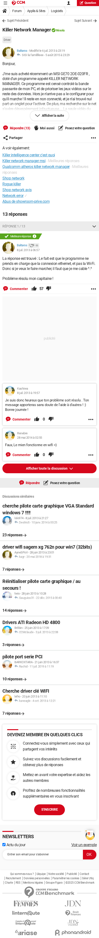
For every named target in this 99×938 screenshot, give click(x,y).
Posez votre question (79, 128)
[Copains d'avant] (26, 923)
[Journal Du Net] (73, 904)
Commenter (18, 289)
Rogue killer (11, 184)
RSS (18, 882)
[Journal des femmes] (26, 904)
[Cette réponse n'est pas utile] (48, 289)
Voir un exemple (84, 845)
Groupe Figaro (54, 882)
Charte (9, 882)
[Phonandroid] (73, 933)
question (90, 3)
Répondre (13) (19, 128)
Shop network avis (17, 190)
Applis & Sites (36, 11)
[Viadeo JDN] (73, 923)
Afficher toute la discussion (47, 468)
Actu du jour (15, 845)
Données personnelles (37, 878)
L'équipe (41, 874)
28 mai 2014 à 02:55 (29, 437)
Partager (16, 138)
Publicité (72, 874)
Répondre (32, 483)
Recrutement (13, 878)
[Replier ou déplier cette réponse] (94, 226)
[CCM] (18, 3)
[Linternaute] (26, 913)
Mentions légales (33, 882)
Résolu (60, 30)
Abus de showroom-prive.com (26, 201)
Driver (7, 40)
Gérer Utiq (87, 878)
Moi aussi (47, 128)
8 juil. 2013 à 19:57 (28, 393)
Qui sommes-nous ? (22, 874)
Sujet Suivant (83, 20)
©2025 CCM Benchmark (79, 882)
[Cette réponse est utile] (34, 289)
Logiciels (57, 11)
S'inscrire (49, 809)
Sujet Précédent (18, 20)
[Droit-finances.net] (73, 913)
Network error (13, 195)
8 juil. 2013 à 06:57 (28, 250)
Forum (17, 11)
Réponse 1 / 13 (13, 226)
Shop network (13, 178)
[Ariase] (26, 932)
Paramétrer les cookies (65, 878)
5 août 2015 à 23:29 (57, 55)
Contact (84, 874)
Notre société (56, 874)
